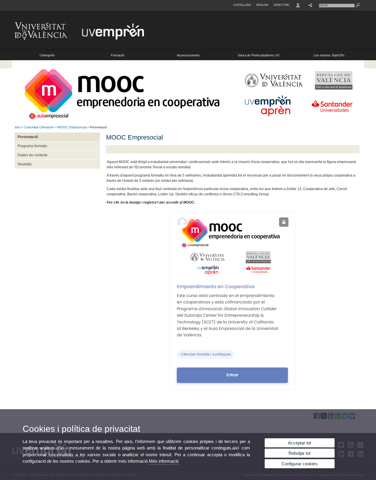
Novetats (25, 164)
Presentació (28, 137)
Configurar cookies (299, 463)
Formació (117, 55)
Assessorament (188, 55)
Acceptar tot (299, 442)
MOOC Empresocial (72, 127)
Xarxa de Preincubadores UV (258, 55)
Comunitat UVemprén (39, 127)
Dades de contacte (33, 155)
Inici (17, 127)
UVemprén (47, 55)
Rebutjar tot (299, 453)
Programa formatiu (32, 146)
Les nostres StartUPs (329, 55)
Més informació (164, 461)
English (262, 5)
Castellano (242, 5)
